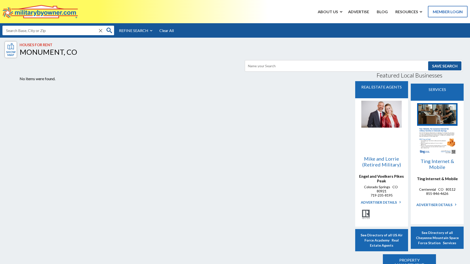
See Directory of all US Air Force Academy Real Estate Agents (382, 240)
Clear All (166, 30)
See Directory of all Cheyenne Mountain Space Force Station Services (437, 238)
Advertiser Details (379, 202)
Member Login (448, 11)
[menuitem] (328, 11)
